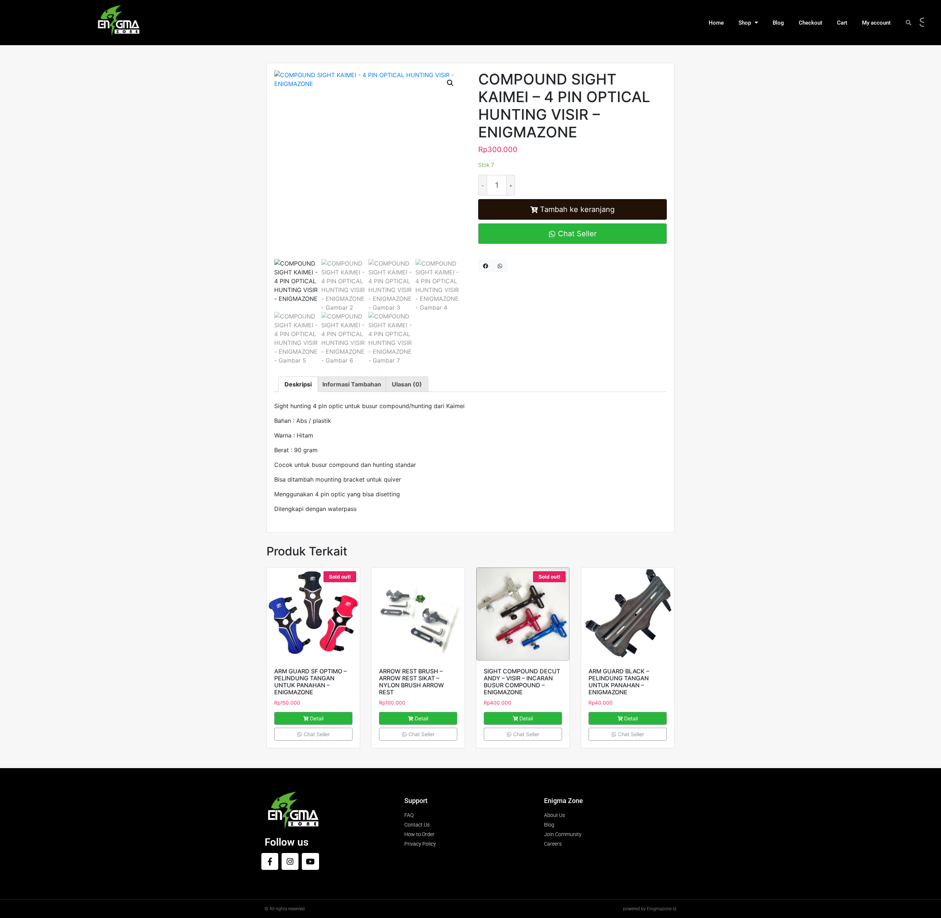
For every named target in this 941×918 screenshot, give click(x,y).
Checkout (810, 22)
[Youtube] (310, 861)
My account (876, 22)
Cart (842, 22)
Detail (316, 718)
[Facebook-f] (269, 861)
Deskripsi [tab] (298, 384)
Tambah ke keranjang (577, 209)
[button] (450, 83)
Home (716, 22)
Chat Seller (576, 233)
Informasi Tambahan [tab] (351, 384)
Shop (744, 22)
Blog (778, 22)
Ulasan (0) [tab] (407, 384)
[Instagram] (290, 861)
